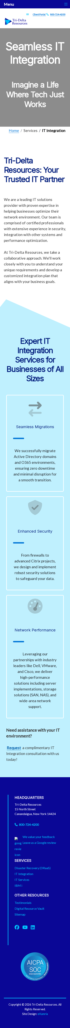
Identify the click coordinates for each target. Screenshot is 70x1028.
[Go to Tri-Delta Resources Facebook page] (18, 927)
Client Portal (39, 14)
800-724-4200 (57, 14)
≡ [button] (66, 4)
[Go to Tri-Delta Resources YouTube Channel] (26, 927)
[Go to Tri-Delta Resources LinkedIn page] (33, 927)
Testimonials (23, 902)
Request (14, 747)
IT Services (22, 879)
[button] (61, 1019)
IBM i (18, 885)
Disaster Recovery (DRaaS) (33, 868)
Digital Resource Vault (29, 908)
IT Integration (24, 874)
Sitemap (20, 914)
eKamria (43, 1014)
